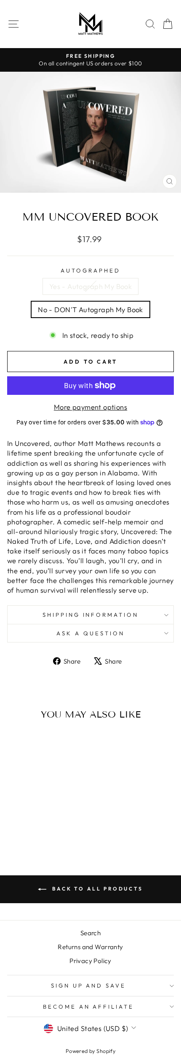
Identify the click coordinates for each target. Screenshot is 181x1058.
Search (90, 933)
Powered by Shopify (90, 1050)
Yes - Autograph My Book (90, 286)
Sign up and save (88, 985)
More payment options (90, 406)
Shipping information (91, 614)
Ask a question (90, 633)
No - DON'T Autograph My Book (90, 309)
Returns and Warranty (90, 947)
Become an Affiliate (88, 1006)
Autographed (90, 270)
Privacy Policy (90, 961)
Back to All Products (96, 888)
